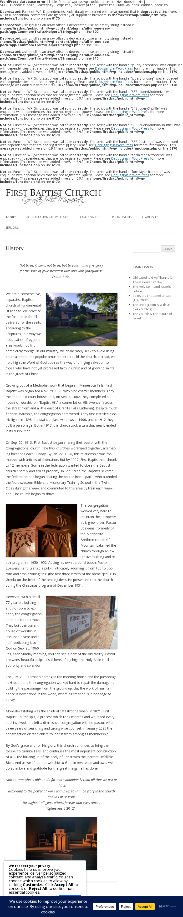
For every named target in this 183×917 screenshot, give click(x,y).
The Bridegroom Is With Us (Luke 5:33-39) (152, 306)
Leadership (150, 217)
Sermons (12, 228)
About (11, 217)
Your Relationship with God (48, 217)
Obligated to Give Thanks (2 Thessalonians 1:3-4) (153, 279)
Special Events (121, 217)
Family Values (90, 217)
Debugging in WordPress (114, 68)
